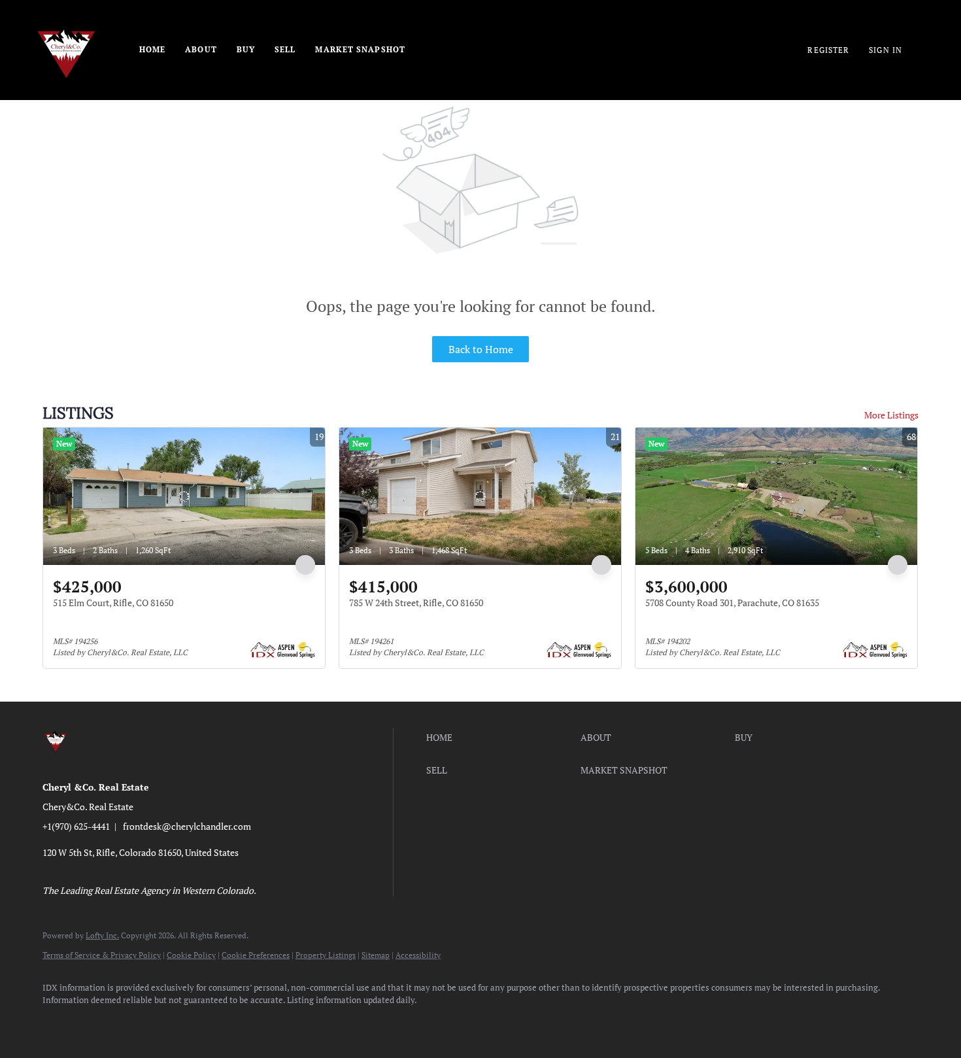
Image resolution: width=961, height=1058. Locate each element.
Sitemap (376, 955)
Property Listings (325, 955)
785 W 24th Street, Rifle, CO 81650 (416, 602)
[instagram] (172, 1022)
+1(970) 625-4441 (76, 826)
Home (152, 49)
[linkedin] (96, 1022)
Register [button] (828, 50)
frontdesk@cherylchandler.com (187, 826)
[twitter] (134, 1022)
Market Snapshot (360, 49)
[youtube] (210, 1022)
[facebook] (58, 1022)
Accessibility (418, 955)
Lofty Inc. (102, 935)
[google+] (285, 1022)
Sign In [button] (885, 50)
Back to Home (480, 349)
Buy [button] (246, 49)
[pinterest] (247, 1022)
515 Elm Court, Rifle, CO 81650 (113, 602)
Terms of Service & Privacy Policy (101, 955)
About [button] (201, 49)
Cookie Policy (191, 955)
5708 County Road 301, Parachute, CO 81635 (732, 602)
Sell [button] (285, 49)
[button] (500, 737)
